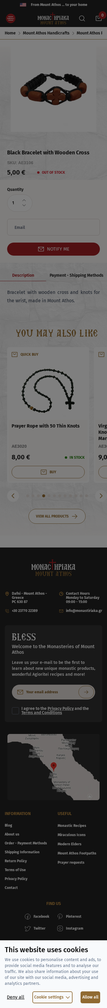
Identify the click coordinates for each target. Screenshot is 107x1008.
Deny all (15, 997)
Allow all (90, 997)
